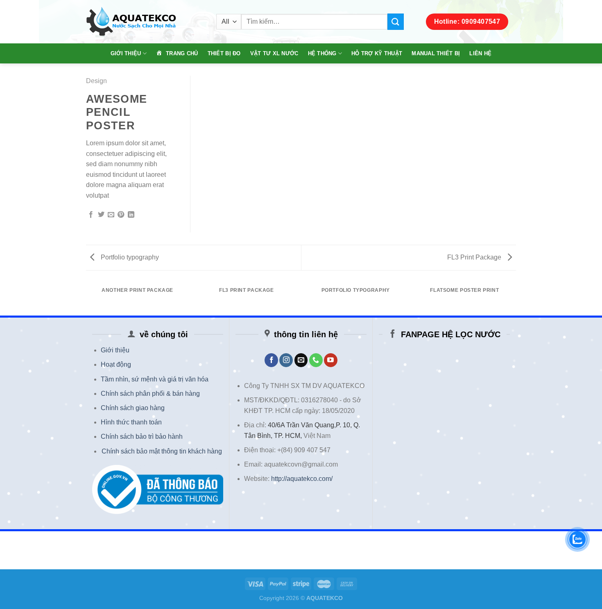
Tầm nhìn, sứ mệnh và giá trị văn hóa (154, 379)
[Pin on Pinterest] (121, 215)
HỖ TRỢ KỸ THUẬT (376, 53)
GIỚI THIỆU (126, 53)
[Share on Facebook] (91, 215)
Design (96, 80)
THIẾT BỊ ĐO (224, 53)
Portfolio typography (129, 257)
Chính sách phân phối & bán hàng (150, 393)
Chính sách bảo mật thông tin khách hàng (162, 451)
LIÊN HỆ (480, 53)
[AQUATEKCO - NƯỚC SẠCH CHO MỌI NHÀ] (145, 22)
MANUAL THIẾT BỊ (436, 53)
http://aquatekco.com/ (302, 478)
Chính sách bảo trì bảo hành (142, 436)
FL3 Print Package (475, 257)
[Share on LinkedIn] (131, 215)
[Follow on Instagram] (286, 360)
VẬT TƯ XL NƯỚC (274, 53)
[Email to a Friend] (111, 215)
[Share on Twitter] (101, 215)
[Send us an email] (301, 360)
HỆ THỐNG (322, 53)
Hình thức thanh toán (131, 422)
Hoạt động (116, 364)
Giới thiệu (115, 350)
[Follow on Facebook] (271, 360)
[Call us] (316, 360)
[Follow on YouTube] (330, 360)
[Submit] (395, 21)
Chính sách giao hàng (133, 407)
